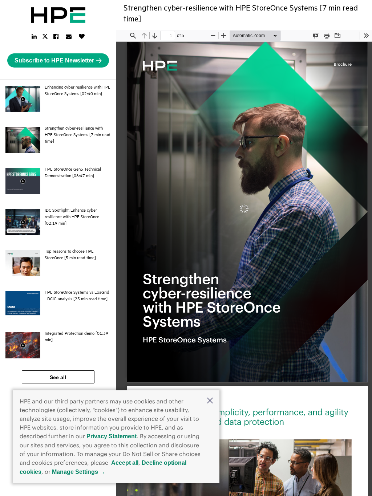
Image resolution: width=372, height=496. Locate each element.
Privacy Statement (111, 436)
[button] (210, 401)
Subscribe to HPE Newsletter (54, 60)
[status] (168, 35)
